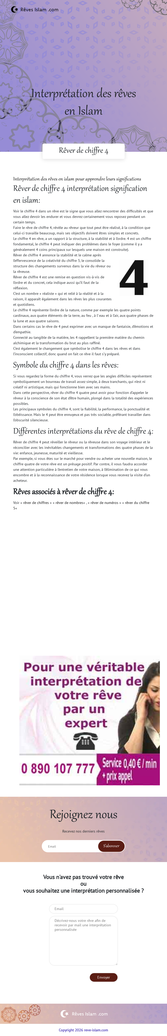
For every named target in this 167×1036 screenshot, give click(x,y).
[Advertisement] (83, 57)
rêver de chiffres (36, 502)
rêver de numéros (104, 502)
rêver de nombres (69, 502)
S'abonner (111, 846)
